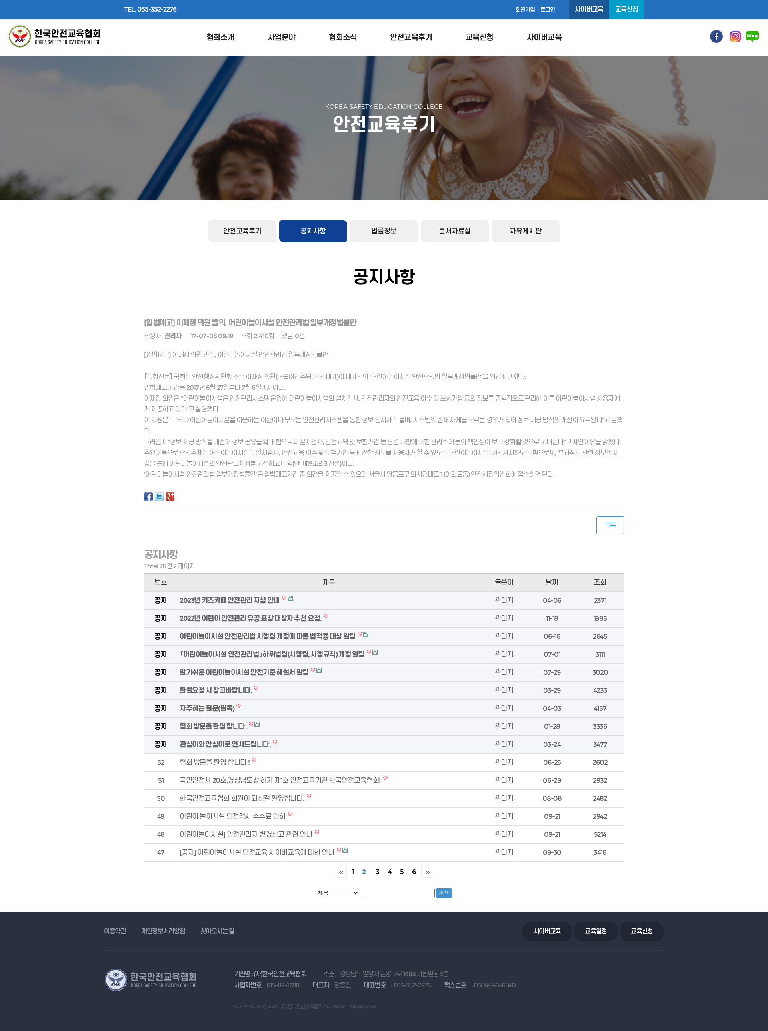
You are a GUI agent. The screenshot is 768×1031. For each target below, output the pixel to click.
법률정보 (384, 231)
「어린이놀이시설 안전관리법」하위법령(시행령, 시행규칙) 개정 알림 (273, 654)
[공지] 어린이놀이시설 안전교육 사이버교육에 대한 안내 (258, 852)
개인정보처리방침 (163, 931)
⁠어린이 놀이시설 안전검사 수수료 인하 (233, 816)
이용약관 (115, 931)
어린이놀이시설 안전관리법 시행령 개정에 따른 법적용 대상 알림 (268, 636)
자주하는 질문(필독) (207, 708)
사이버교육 (589, 9)
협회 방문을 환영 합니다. (214, 726)
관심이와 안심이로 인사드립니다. (226, 744)
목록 (610, 525)
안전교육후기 (242, 231)
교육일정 (596, 931)
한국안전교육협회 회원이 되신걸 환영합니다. (243, 798)
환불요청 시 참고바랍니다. (216, 690)
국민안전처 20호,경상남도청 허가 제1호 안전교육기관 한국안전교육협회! (281, 780)
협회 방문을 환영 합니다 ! (215, 762)
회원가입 (525, 9)
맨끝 (427, 872)
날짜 (552, 582)
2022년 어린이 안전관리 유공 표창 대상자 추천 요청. (251, 618)
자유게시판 (526, 231)
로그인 (547, 9)
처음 (341, 872)
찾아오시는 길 (217, 931)
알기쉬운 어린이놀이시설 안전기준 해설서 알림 (245, 672)
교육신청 (626, 9)
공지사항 (313, 231)
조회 (600, 582)
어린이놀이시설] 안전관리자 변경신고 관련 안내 (247, 834)
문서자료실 (455, 231)
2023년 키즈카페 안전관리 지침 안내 (230, 600)
